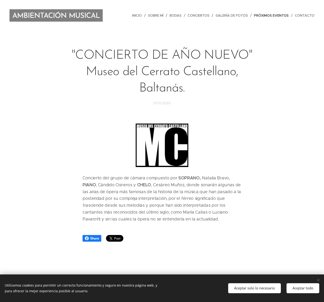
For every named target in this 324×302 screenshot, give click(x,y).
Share (94, 238)
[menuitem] (138, 15)
